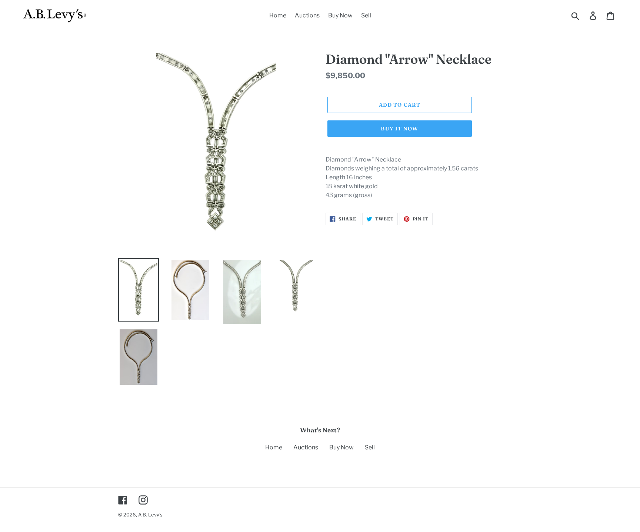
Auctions (305, 447)
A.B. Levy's (150, 515)
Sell (370, 447)
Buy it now (399, 128)
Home (273, 447)
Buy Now (341, 447)
